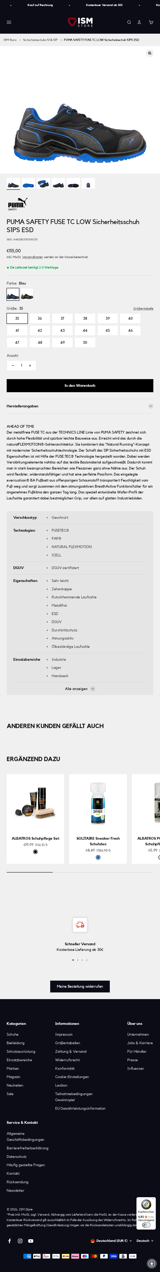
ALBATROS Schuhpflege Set (35, 838)
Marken (13, 1068)
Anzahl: (13, 355)
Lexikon (61, 1085)
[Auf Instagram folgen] (20, 1241)
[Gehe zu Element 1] (13, 184)
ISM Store (10, 40)
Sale (10, 1094)
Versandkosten (32, 257)
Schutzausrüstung (21, 1051)
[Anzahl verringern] (13, 366)
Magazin (13, 1077)
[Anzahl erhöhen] (30, 366)
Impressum (63, 1034)
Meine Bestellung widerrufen (80, 986)
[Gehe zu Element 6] (88, 184)
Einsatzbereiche (19, 1060)
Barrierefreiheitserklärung (28, 1148)
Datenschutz (16, 1157)
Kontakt (13, 1173)
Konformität (64, 1068)
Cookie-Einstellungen (72, 1077)
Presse (132, 1060)
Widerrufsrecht (67, 1060)
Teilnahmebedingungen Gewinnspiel (74, 1097)
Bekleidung (15, 1043)
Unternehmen (138, 1034)
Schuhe (13, 1034)
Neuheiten (15, 1085)
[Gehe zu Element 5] (73, 184)
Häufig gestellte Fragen (26, 1165)
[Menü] (153, 1199)
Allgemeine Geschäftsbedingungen (25, 1136)
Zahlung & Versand (70, 1051)
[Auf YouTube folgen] (31, 1241)
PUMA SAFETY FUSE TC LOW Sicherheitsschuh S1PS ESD (101, 40)
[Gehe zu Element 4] (58, 184)
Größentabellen (67, 1043)
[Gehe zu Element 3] (43, 184)
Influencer (135, 1068)
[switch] (146, 1225)
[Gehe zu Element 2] (28, 184)
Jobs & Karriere (140, 1043)
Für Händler (136, 1051)
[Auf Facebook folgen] (9, 1241)
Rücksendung (18, 1182)
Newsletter (15, 1190)
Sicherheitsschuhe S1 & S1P (40, 40)
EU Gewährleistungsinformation (80, 1108)
